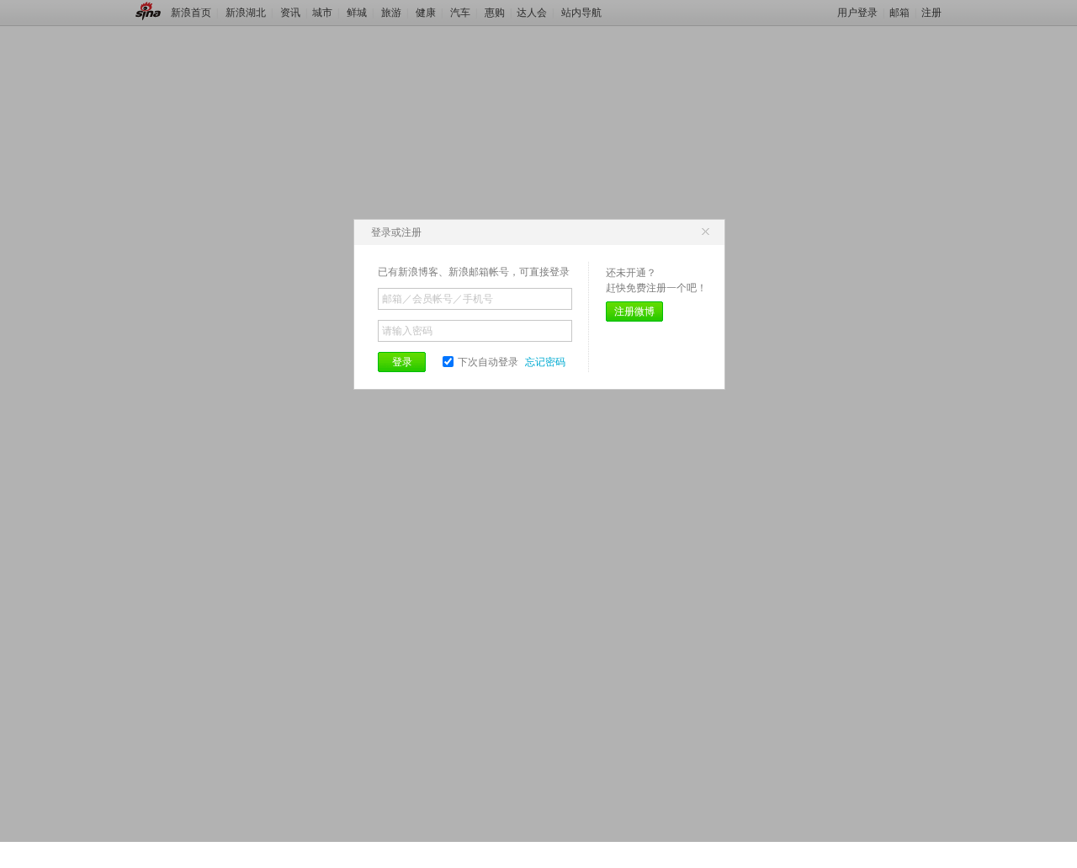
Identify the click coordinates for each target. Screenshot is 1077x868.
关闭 (705, 232)
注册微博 (634, 311)
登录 (402, 362)
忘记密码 (545, 362)
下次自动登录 (488, 362)
